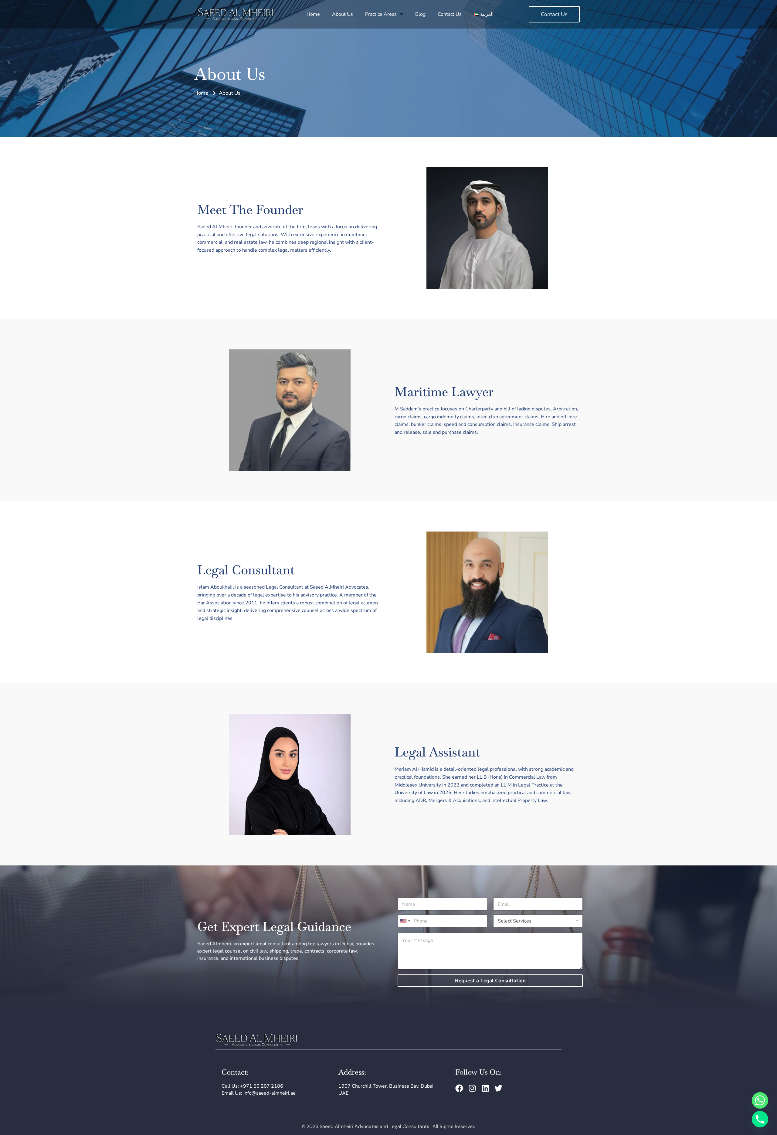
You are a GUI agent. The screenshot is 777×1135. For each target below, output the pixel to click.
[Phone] (760, 1119)
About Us (342, 14)
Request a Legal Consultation (490, 980)
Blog (420, 14)
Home (313, 14)
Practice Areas (381, 14)
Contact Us (450, 14)
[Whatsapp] (760, 1100)
